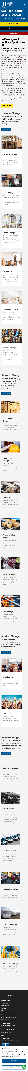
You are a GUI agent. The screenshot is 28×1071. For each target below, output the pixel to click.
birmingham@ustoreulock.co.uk (10, 1040)
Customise (14, 1064)
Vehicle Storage (5, 1005)
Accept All (14, 1060)
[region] (14, 1058)
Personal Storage (5, 998)
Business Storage (5, 1000)
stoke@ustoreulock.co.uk (8, 1025)
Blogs (2, 1010)
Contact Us (4, 1008)
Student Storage (5, 1003)
